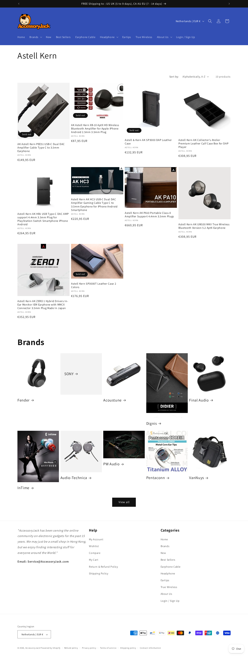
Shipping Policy (98, 573)
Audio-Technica (73, 478)
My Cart (93, 560)
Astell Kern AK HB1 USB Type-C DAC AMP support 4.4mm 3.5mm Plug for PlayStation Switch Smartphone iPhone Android (43, 219)
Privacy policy (89, 648)
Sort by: (174, 76)
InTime (23, 488)
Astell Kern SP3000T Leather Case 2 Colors (93, 285)
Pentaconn (155, 478)
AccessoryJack (32, 648)
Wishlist (94, 546)
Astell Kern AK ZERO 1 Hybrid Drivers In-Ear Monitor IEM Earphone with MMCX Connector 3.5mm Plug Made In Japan (42, 304)
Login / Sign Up (170, 601)
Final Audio (199, 400)
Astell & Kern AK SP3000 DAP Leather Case (148, 141)
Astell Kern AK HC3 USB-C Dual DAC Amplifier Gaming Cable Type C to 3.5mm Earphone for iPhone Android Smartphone (94, 205)
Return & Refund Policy (103, 566)
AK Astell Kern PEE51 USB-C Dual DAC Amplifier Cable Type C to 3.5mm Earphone (41, 147)
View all (124, 502)
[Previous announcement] (19, 3)
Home (164, 539)
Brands (165, 546)
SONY (69, 373)
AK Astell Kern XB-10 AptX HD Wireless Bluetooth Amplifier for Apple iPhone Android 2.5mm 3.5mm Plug (95, 128)
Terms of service (108, 648)
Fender (23, 400)
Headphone (168, 573)
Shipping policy (128, 648)
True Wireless (169, 587)
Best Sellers (168, 560)
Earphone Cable (171, 566)
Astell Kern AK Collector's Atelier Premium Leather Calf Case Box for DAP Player (203, 143)
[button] (35, 37)
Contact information (150, 648)
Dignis (151, 423)
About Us (166, 594)
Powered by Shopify (50, 648)
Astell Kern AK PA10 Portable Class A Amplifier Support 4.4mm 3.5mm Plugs (149, 214)
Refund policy (71, 648)
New (163, 553)
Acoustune (112, 400)
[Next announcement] (229, 3)
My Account (96, 539)
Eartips (165, 580)
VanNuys (196, 478)
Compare (94, 553)
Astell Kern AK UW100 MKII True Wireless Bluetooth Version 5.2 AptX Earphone (204, 226)
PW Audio (111, 464)
